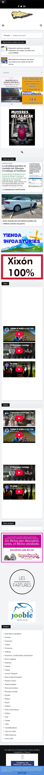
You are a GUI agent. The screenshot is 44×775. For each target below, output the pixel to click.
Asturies (8, 637)
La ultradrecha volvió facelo (14, 189)
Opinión (7, 706)
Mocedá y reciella (11, 691)
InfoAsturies (22, 15)
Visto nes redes (10, 731)
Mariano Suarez (10, 681)
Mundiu (7, 695)
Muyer (7, 702)
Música (7, 699)
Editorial (8, 652)
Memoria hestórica (11, 688)
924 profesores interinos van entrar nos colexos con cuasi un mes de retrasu (21, 62)
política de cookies (6, 771)
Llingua (7, 666)
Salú (6, 717)
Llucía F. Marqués (11, 673)
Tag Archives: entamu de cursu (13, 42)
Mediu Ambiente (10, 684)
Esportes (8, 663)
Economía (8, 648)
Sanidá (7, 720)
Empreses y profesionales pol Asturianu (19, 655)
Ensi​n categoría (10, 659)
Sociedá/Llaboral (11, 728)
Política (7, 713)
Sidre (7, 724)
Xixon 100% (9, 738)
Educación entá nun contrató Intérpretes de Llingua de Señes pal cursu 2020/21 (21, 50)
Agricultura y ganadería (13, 634)
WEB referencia (10, 735)
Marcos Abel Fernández (13, 677)
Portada (7, 35)
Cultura (7, 644)
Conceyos (8, 641)
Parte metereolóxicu (12, 710)
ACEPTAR (22, 773)
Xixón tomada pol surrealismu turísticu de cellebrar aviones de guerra (19, 222)
